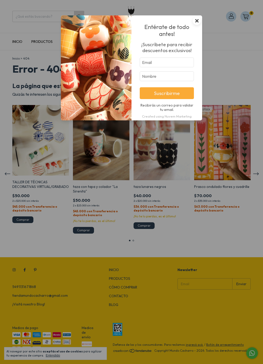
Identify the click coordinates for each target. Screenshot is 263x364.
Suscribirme (167, 93)
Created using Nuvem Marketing (167, 116)
